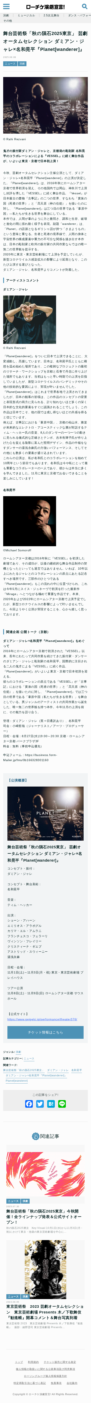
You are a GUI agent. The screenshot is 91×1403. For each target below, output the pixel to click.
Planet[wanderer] (17, 1080)
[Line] (62, 1104)
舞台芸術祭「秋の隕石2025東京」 (24, 1070)
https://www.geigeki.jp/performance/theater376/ (42, 1019)
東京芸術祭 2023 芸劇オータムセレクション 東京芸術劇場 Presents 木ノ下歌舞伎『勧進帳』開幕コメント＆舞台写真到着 (45, 1312)
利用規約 (33, 1362)
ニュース (10, 63)
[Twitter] (40, 1104)
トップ (19, 1362)
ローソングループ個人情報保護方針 (45, 1376)
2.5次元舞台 (51, 15)
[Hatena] (51, 1104)
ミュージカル (26, 15)
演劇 (6, 15)
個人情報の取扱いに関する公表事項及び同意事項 (45, 1369)
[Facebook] (29, 1104)
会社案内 (72, 1383)
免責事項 (56, 1383)
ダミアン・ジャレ (58, 1070)
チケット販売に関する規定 (60, 1362)
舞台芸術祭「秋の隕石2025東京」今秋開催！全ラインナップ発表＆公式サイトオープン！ (43, 1217)
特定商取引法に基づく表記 (30, 1383)
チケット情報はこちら (45, 1032)
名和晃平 (76, 1070)
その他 (7, 20)
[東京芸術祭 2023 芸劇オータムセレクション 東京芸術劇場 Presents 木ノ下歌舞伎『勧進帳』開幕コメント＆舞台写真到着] (45, 1269)
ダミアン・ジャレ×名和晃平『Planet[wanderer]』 (36, 1075)
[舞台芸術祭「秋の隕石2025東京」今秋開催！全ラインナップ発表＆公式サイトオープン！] (45, 1174)
